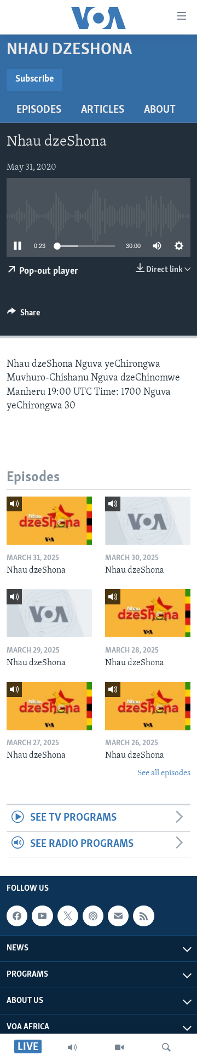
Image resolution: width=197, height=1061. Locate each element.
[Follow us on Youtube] (42, 916)
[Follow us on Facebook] (17, 916)
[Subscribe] (118, 916)
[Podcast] (93, 916)
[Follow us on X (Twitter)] (67, 916)
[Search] (166, 1047)
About (160, 110)
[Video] (119, 1047)
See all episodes (163, 773)
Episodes (38, 110)
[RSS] (143, 916)
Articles (102, 110)
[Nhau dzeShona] (49, 521)
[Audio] (72, 1047)
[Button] (23, 315)
